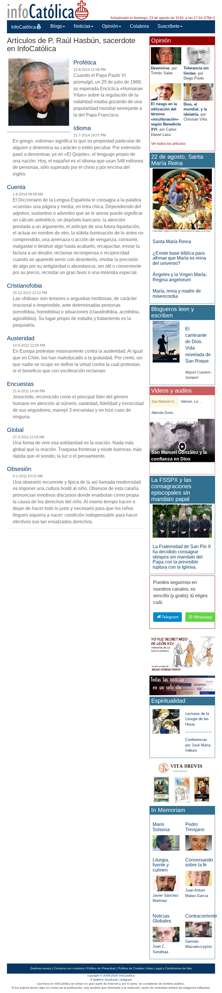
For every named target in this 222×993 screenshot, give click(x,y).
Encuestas (20, 384)
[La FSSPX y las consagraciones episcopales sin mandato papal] (182, 521)
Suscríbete (169, 26)
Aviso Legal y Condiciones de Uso (169, 968)
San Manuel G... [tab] (164, 402)
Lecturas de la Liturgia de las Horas (197, 718)
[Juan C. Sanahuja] (166, 934)
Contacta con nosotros (69, 968)
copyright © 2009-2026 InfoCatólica (111, 975)
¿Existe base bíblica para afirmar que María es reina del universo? (179, 258)
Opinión (110, 26)
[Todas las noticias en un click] (182, 685)
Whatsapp (202, 617)
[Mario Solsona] (166, 842)
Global (15, 430)
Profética (84, 62)
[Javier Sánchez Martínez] (166, 883)
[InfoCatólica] (48, 9)
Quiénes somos (40, 968)
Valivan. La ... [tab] (191, 402)
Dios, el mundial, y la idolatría (195, 109)
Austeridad (20, 338)
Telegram (169, 617)
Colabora (139, 26)
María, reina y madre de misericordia (177, 294)
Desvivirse (160, 68)
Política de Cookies (131, 968)
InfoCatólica (23, 27)
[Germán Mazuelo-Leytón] (198, 929)
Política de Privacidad (101, 968)
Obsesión (19, 469)
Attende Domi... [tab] (163, 413)
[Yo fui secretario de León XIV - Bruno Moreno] (182, 654)
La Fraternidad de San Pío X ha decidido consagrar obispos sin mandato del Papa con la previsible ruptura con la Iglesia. (182, 556)
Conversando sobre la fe (199, 862)
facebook (111, 979)
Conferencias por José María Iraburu (197, 744)
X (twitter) (96, 979)
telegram (126, 979)
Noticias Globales (162, 919)
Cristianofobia (24, 285)
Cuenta (16, 187)
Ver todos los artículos (168, 144)
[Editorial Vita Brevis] (182, 781)
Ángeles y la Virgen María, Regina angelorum (180, 277)
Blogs (56, 26)
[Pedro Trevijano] (198, 842)
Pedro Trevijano (194, 827)
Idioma (82, 128)
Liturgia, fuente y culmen (161, 864)
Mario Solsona (161, 827)
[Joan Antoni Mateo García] (198, 878)
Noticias (82, 26)
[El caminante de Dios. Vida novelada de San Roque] (166, 341)
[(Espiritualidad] (166, 720)
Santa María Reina (172, 241)
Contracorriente (201, 916)
